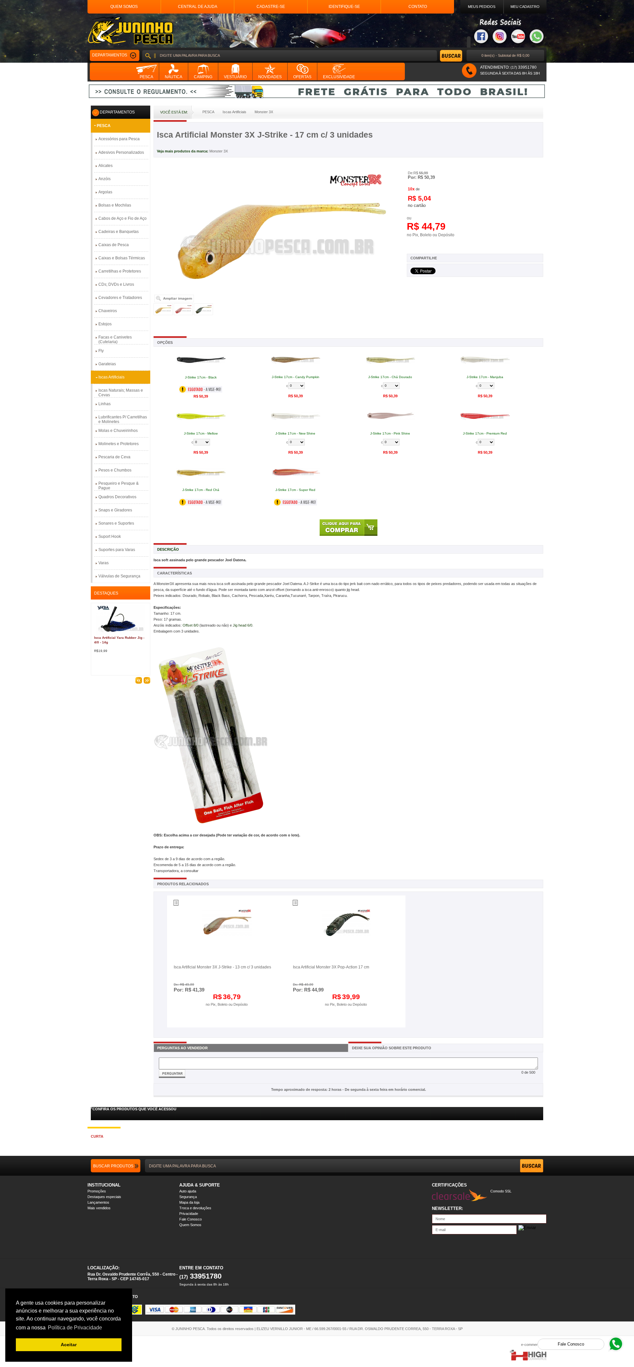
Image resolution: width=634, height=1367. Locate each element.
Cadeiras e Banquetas (118, 231)
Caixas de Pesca (113, 245)
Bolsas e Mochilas (114, 205)
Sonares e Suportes (116, 523)
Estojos (105, 324)
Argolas (105, 192)
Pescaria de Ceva (114, 457)
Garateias (107, 364)
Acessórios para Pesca (119, 139)
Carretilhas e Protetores (119, 271)
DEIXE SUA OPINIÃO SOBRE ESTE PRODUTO (391, 1048)
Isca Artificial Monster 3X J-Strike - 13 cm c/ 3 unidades (222, 967)
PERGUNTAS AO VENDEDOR (182, 1048)
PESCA (104, 125)
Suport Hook (109, 536)
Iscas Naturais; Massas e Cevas (120, 392)
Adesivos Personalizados (121, 152)
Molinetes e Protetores (118, 443)
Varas (103, 563)
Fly (101, 350)
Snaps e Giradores (115, 510)
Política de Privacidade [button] (75, 1327)
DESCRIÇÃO (168, 549)
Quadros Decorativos (117, 497)
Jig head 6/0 (242, 625)
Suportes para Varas (116, 549)
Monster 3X (218, 151)
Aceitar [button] (69, 1344)
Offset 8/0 (190, 625)
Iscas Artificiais (111, 377)
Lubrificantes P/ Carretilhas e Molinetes (122, 419)
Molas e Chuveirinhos (118, 430)
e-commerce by (533, 1345)
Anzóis (104, 179)
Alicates (105, 165)
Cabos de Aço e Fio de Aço (122, 218)
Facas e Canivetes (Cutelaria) (115, 339)
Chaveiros (107, 311)
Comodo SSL (500, 1191)
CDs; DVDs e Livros (116, 284)
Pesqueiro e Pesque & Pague (118, 485)
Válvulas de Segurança (119, 576)
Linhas (104, 404)
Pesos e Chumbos (114, 470)
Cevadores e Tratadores (120, 297)
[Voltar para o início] (130, 30)
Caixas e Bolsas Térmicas (121, 258)
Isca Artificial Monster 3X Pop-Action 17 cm (331, 967)
